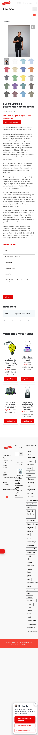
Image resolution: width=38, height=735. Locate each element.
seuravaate (31, 601)
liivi (28, 535)
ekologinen (31, 479)
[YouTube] (7, 497)
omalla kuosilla (29, 570)
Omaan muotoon (30, 564)
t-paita (29, 604)
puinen (29, 586)
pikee (29, 576)
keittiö (29, 507)
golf (28, 486)
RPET (29, 593)
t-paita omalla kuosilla (29, 611)
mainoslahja (31, 542)
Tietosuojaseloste (10, 489)
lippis (29, 538)
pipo (29, 579)
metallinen (31, 553)
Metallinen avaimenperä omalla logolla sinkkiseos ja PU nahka (27, 406)
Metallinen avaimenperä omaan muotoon (27, 360)
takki (29, 617)
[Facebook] (4, 320)
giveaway (30, 483)
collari (29, 468)
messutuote (31, 549)
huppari (30, 493)
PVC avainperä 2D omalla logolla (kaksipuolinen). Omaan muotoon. (11, 362)
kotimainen (31, 521)
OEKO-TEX (29, 557)
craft (29, 475)
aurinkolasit (31, 458)
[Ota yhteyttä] (2, 551)
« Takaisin (6, 21)
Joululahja (30, 497)
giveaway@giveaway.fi (29, 3)
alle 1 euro (29, 452)
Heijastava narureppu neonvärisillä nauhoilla (10, 405)
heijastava (31, 490)
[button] (33, 27)
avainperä (30, 461)
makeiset (30, 545)
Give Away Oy (16, 642)
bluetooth (30, 465)
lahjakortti (30, 528)
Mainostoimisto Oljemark (19, 644)
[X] (12, 320)
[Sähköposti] (28, 320)
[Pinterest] (20, 320)
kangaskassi (31, 504)
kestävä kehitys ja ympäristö (30, 514)
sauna (29, 597)
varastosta (31, 628)
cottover (30, 472)
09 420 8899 (18, 3)
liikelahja (30, 531)
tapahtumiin (31, 621)
